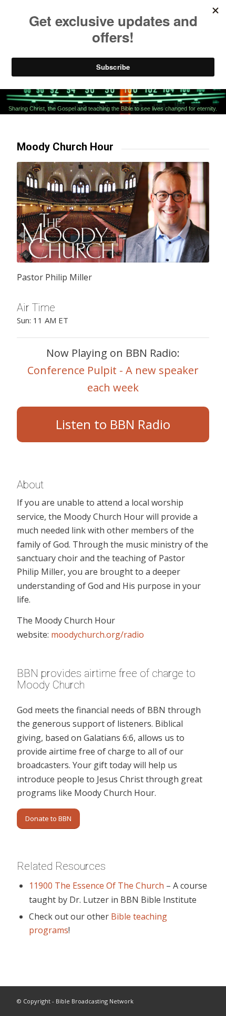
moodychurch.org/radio (98, 634)
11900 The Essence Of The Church (96, 885)
